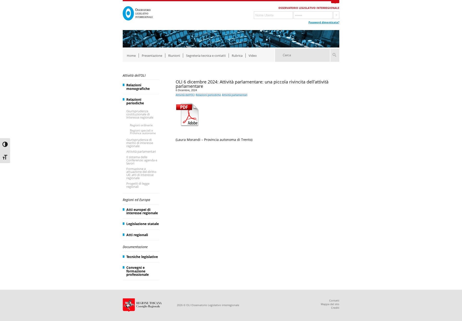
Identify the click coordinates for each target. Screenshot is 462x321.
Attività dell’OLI (134, 75)
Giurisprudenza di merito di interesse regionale (139, 143)
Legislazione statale (142, 223)
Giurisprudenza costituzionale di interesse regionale (139, 114)
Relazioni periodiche (135, 101)
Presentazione (152, 55)
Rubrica (237, 55)
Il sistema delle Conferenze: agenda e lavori (141, 160)
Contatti (334, 300)
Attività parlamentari (141, 151)
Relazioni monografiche (138, 87)
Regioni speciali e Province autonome (143, 132)
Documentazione (135, 247)
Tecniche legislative (142, 256)
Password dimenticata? (323, 22)
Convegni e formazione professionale (137, 271)
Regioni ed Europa (136, 199)
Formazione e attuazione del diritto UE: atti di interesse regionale (141, 173)
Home (131, 55)
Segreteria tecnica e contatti (206, 55)
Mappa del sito (330, 304)
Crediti (335, 307)
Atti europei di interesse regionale (142, 211)
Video (253, 55)
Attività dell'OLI (185, 95)
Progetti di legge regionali (137, 185)
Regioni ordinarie (141, 125)
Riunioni (174, 55)
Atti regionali (137, 235)
